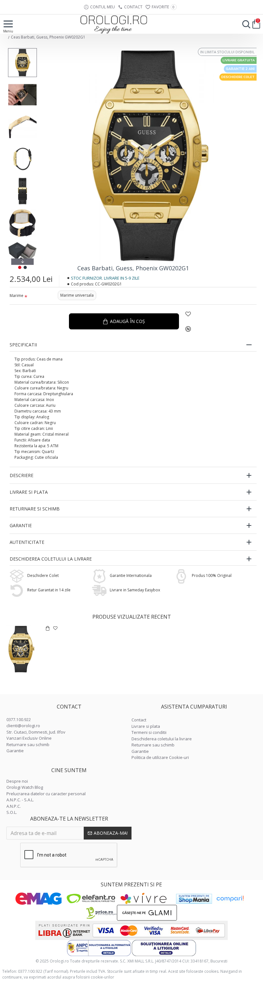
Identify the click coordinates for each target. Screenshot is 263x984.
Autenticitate (27, 542)
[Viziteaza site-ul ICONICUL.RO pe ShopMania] (194, 899)
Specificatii (23, 345)
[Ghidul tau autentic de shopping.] (230, 899)
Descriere (21, 475)
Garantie (21, 525)
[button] (22, 50)
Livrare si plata (29, 492)
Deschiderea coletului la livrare (51, 559)
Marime (16, 295)
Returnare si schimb (35, 509)
